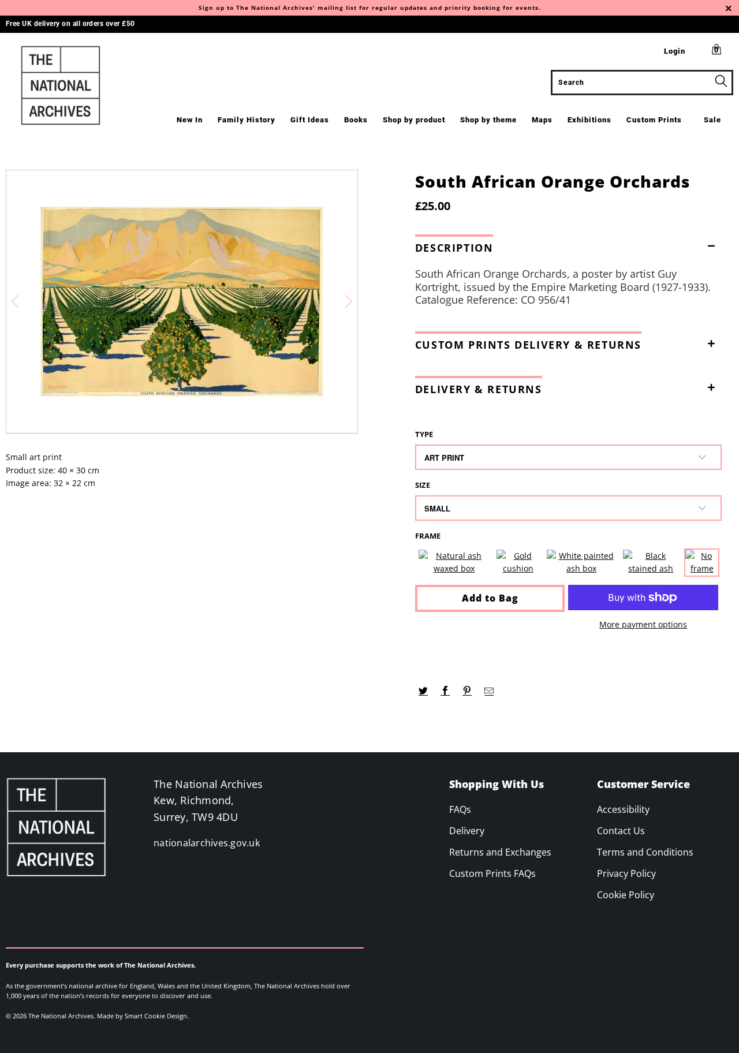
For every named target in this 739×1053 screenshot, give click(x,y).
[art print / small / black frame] (651, 562)
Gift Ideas (309, 119)
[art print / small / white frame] (582, 562)
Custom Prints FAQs (492, 873)
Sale (712, 119)
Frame (428, 536)
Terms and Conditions (645, 852)
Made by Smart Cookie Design (142, 1015)
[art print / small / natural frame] (454, 562)
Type (424, 434)
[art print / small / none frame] (701, 562)
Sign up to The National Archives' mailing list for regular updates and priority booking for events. (370, 7)
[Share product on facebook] (445, 691)
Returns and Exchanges (500, 852)
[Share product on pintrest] (467, 691)
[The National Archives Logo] (65, 85)
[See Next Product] (347, 301)
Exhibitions (589, 119)
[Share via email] (489, 691)
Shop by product (414, 119)
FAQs (460, 809)
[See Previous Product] (16, 301)
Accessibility (623, 809)
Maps (542, 119)
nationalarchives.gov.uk (207, 843)
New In (190, 119)
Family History (246, 119)
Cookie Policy (625, 894)
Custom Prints (654, 119)
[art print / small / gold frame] (518, 562)
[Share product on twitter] (423, 691)
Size (422, 485)
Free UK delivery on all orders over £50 (70, 24)
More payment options (643, 624)
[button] (568, 245)
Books (356, 119)
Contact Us (621, 830)
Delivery (466, 830)
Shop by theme (488, 119)
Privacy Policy (626, 873)
